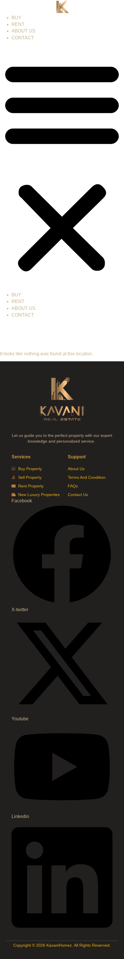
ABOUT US (23, 30)
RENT (18, 24)
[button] (62, 166)
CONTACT (23, 37)
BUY (16, 17)
